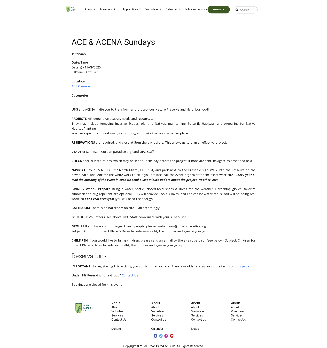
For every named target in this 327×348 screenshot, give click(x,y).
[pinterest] (172, 336)
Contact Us (130, 275)
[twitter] (161, 336)
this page (242, 266)
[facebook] (155, 336)
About (89, 9)
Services (117, 315)
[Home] (70, 9)
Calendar (171, 9)
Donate (218, 9)
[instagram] (166, 336)
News (195, 328)
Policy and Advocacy (197, 9)
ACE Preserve (81, 86)
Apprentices (130, 9)
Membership (108, 9)
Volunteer (151, 9)
